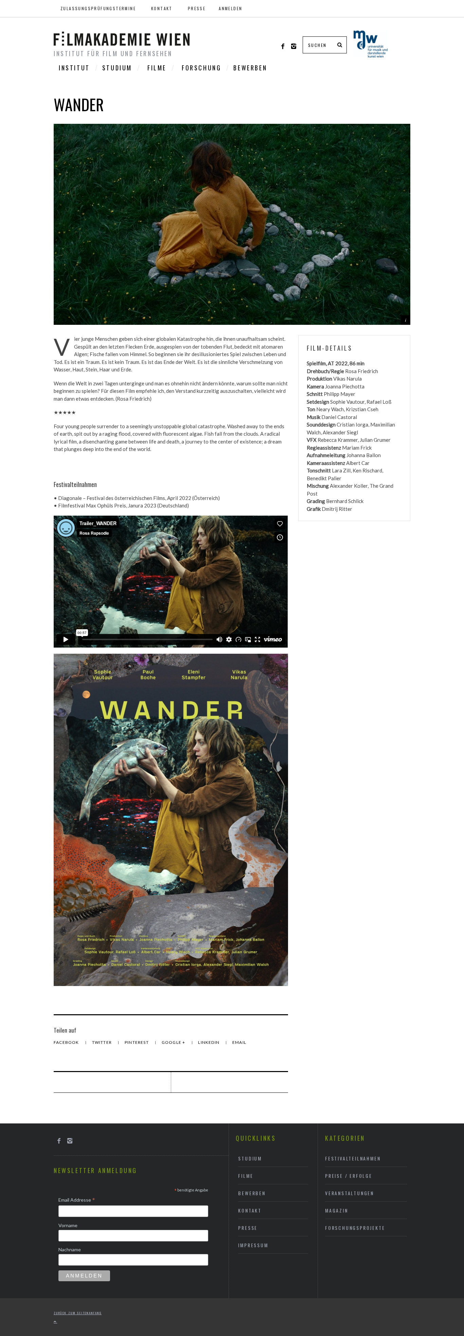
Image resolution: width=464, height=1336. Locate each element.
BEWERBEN (250, 67)
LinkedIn (209, 1042)
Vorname (67, 1225)
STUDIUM (117, 67)
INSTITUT (74, 67)
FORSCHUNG (201, 67)
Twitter (102, 1042)
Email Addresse (76, 1200)
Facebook (67, 1042)
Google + (174, 1042)
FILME (156, 67)
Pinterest (137, 1042)
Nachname (69, 1249)
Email (239, 1042)
